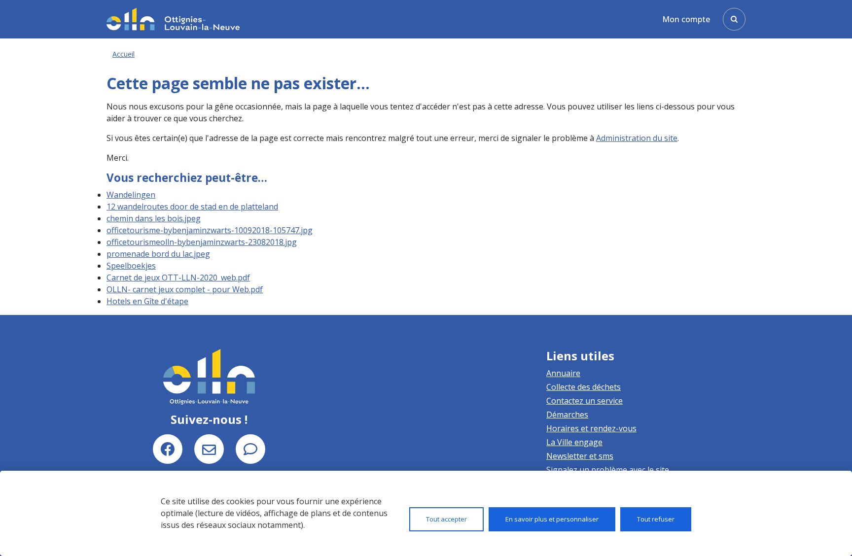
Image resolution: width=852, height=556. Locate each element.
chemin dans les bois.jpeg (153, 218)
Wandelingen (130, 194)
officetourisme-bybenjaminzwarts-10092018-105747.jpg (209, 230)
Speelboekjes (131, 265)
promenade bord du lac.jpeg (158, 253)
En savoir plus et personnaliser (552, 519)
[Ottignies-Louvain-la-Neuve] (173, 19)
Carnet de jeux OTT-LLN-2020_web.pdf (178, 277)
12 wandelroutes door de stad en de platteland (192, 206)
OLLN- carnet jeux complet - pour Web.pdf (184, 289)
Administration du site (636, 138)
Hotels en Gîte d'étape (147, 301)
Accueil (123, 54)
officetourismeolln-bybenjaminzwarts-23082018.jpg (201, 242)
